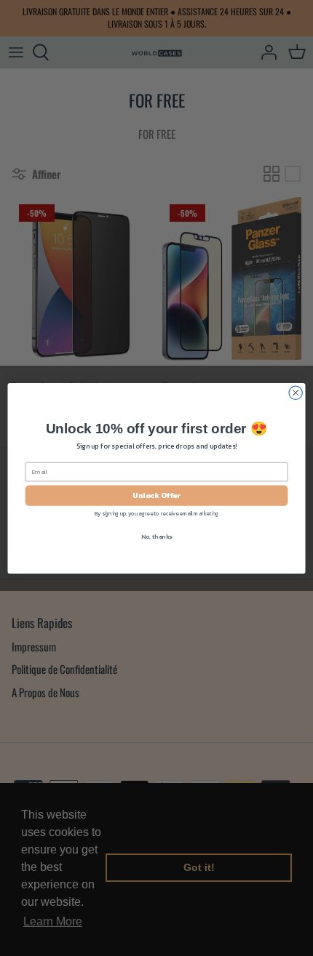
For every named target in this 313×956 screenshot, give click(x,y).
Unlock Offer (156, 495)
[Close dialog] (295, 392)
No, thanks (156, 536)
